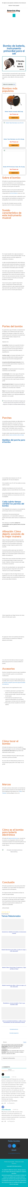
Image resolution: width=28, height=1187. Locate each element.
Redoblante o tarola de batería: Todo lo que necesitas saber (14, 1003)
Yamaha (4, 793)
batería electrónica (13, 838)
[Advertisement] (14, 30)
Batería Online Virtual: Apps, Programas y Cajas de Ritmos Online (14, 968)
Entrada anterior (14, 1029)
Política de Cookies (19, 1161)
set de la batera (13, 193)
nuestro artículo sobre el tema (16, 435)
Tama (20, 791)
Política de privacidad (9, 1161)
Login (24, 1042)
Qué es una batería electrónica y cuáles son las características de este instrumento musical (14, 1021)
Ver (14, 84)
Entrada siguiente (14, 1033)
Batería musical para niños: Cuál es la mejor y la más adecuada (14, 986)
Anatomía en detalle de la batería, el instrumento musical (14, 932)
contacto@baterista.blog (14, 1153)
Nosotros (14, 1163)
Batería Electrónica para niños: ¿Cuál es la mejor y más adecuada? (14, 950)
